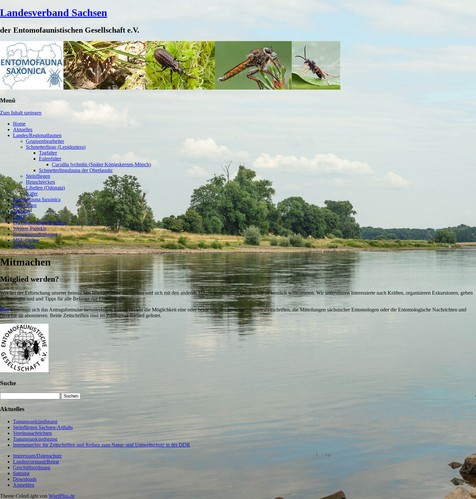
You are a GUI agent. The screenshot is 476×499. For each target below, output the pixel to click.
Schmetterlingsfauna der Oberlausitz (76, 170)
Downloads (25, 479)
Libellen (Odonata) (45, 187)
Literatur (21, 211)
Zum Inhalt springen (20, 112)
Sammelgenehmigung (35, 234)
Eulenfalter (50, 158)
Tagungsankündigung (35, 421)
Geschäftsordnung (31, 467)
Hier (4, 309)
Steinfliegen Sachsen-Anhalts (43, 427)
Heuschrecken (40, 182)
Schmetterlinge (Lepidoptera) (55, 147)
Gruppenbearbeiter (45, 141)
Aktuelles (22, 129)
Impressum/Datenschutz (37, 456)
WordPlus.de (62, 496)
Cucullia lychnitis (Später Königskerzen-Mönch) (101, 164)
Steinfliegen (38, 176)
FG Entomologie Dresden (39, 222)
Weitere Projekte (30, 228)
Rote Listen (25, 205)
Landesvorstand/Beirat (36, 461)
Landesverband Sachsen (53, 12)
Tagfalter (48, 153)
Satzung (21, 473)
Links (19, 217)
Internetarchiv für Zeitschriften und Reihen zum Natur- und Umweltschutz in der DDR (101, 445)
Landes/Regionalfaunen (37, 135)
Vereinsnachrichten (32, 433)
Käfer (32, 193)
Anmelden (23, 485)
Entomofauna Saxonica (37, 199)
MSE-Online (26, 240)
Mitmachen (24, 246)
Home (19, 123)
